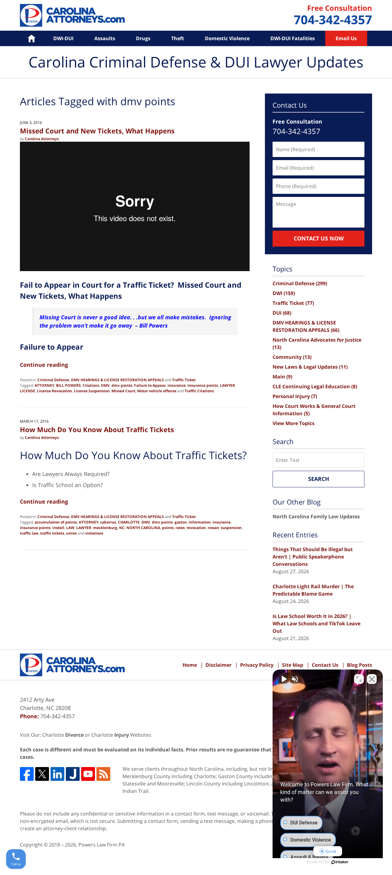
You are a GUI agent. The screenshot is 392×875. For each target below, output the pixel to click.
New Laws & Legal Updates (310, 366)
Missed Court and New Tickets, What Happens (97, 130)
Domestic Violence (227, 38)
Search (318, 478)
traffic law (29, 533)
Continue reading (44, 364)
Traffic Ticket (184, 379)
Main (282, 376)
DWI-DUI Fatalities (292, 38)
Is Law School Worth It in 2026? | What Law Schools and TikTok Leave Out (316, 623)
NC (122, 527)
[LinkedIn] (57, 774)
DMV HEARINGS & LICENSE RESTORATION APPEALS (117, 379)
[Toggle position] (359, 679)
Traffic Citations (199, 390)
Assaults (104, 38)
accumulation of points (56, 522)
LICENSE (27, 390)
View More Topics (294, 423)
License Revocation (54, 390)
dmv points (121, 385)
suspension (231, 527)
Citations (91, 385)
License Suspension (92, 390)
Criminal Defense (53, 379)
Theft (177, 38)
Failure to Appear (150, 385)
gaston (181, 522)
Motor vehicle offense (156, 390)
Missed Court (123, 390)
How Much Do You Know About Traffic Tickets (97, 429)
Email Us (346, 38)
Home (27, 38)
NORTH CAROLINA (143, 527)
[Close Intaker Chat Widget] (372, 679)
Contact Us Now (319, 238)
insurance (177, 385)
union (71, 533)
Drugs (143, 38)
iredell (58, 527)
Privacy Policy (256, 665)
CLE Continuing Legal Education (315, 386)
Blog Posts (359, 665)
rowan (213, 527)
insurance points (202, 385)
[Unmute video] (283, 679)
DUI (282, 312)
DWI (284, 293)
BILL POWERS (68, 385)
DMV (105, 385)
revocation (196, 527)
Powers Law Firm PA (101, 844)
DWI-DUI (63, 38)
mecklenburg (105, 527)
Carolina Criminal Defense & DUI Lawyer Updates (72, 15)
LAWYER (227, 385)
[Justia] (73, 774)
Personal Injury (295, 396)
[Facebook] (27, 774)
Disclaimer (218, 665)
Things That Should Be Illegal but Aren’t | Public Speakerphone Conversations (313, 556)
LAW (70, 527)
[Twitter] (42, 774)
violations (94, 533)
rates (180, 527)
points (168, 527)
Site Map (292, 665)
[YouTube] (88, 774)
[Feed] (103, 774)
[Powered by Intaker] (340, 862)
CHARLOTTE (129, 522)
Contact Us (325, 665)
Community (292, 357)
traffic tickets (52, 533)
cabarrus (108, 522)
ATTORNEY (44, 385)
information (200, 522)
